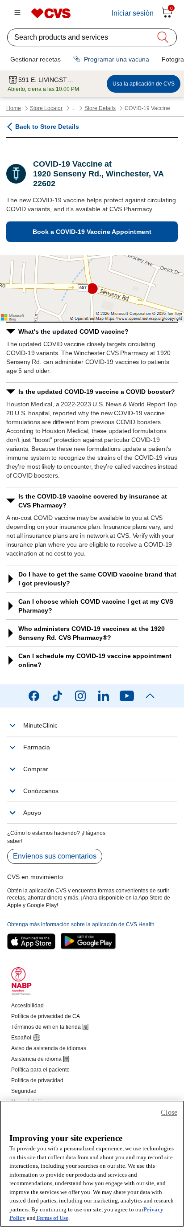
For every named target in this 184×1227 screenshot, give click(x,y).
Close (169, 1112)
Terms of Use (52, 1218)
